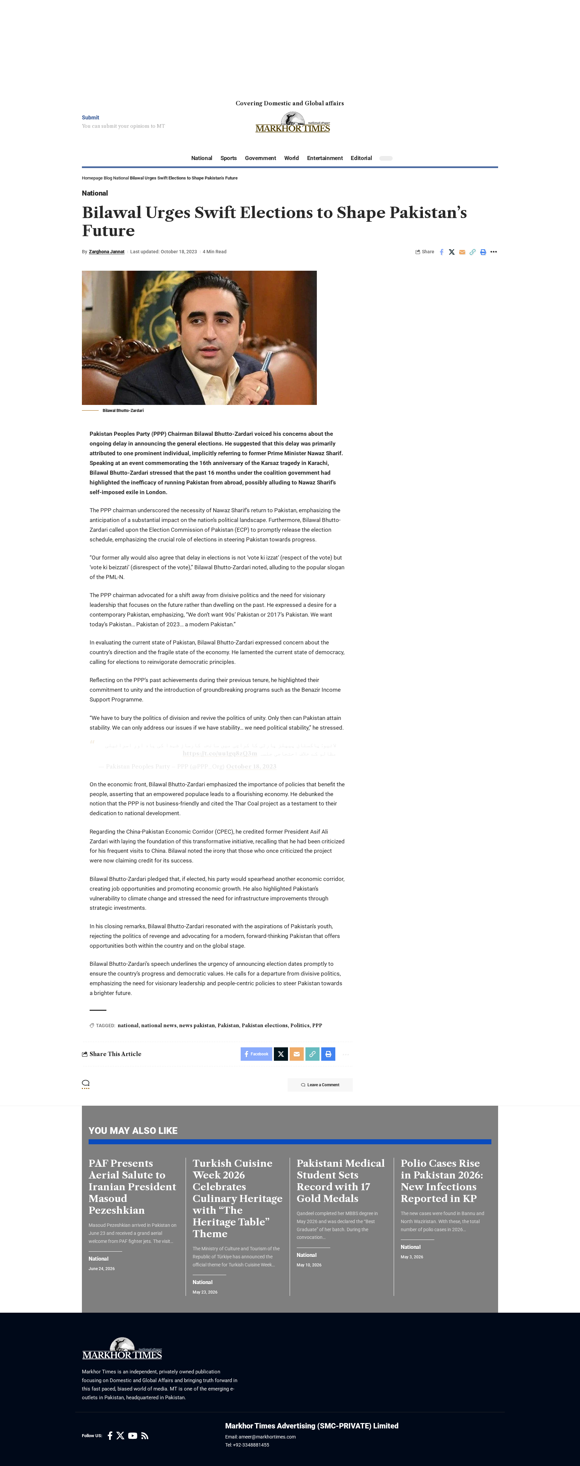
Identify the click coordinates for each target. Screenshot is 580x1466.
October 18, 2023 (251, 766)
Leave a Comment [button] (323, 1085)
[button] (472, 252)
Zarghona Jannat (107, 251)
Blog (108, 177)
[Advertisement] (201, 47)
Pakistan (228, 1026)
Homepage (92, 177)
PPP (317, 1026)
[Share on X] (451, 252)
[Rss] (145, 1436)
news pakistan (197, 1026)
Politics (299, 1026)
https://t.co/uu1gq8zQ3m (220, 753)
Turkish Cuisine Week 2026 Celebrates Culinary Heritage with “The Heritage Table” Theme (238, 1199)
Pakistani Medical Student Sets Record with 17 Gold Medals (341, 1181)
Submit (90, 117)
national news (159, 1026)
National (121, 177)
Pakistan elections (265, 1026)
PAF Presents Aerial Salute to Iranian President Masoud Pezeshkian (132, 1187)
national (128, 1026)
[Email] (462, 252)
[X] (120, 1436)
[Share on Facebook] (441, 252)
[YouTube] (132, 1436)
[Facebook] (110, 1436)
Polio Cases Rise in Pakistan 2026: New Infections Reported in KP (442, 1181)
